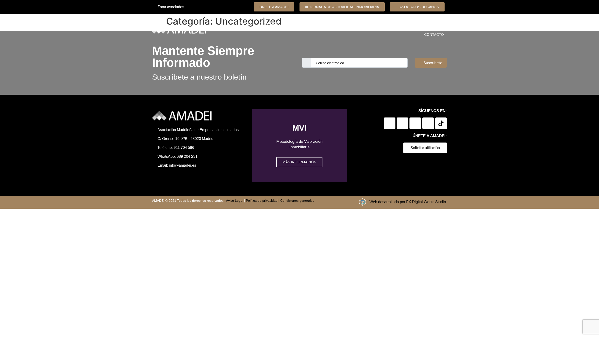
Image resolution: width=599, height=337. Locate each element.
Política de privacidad (262, 200)
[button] (256, 145)
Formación (349, 24)
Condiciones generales (297, 200)
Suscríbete (433, 62)
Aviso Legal (234, 200)
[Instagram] (415, 123)
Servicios (268, 24)
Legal (404, 24)
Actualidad (427, 24)
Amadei (246, 24)
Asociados (294, 24)
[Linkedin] (389, 123)
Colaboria (321, 24)
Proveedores (379, 24)
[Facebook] (402, 123)
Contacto (434, 35)
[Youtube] (428, 123)
